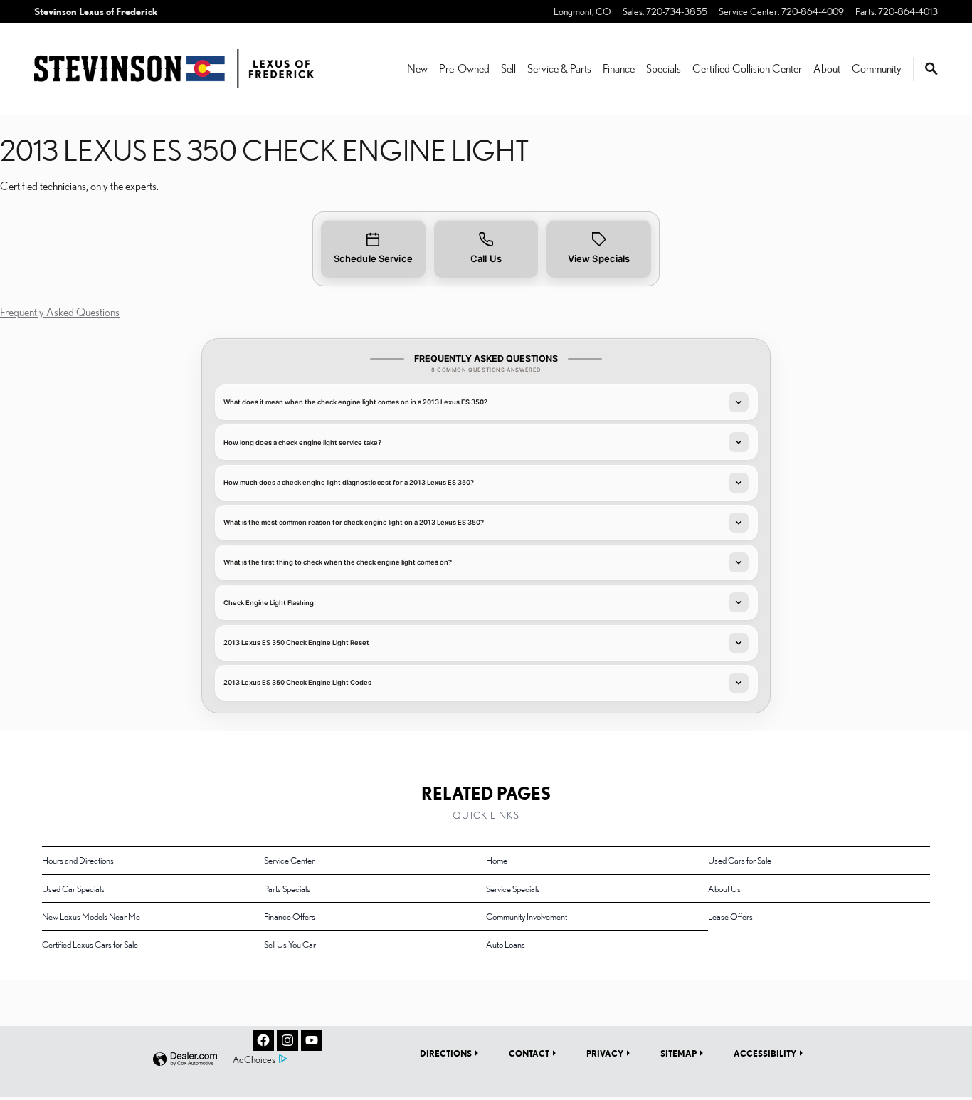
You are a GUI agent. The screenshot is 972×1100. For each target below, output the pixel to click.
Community (877, 68)
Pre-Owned (464, 68)
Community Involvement (526, 916)
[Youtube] (311, 1040)
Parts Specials (287, 889)
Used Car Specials (73, 889)
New (417, 68)
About (826, 68)
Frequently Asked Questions (60, 311)
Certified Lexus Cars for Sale (90, 944)
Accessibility (765, 1053)
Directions (446, 1053)
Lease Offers (730, 916)
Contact (529, 1053)
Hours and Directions (78, 860)
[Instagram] (287, 1040)
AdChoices (254, 1059)
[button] (373, 248)
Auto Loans (505, 944)
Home (496, 860)
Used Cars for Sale (739, 860)
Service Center (289, 860)
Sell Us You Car (290, 944)
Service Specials (513, 889)
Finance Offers (289, 916)
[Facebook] (263, 1040)
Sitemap (678, 1053)
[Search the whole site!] (931, 69)
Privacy (604, 1053)
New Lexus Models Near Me (91, 916)
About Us (724, 889)
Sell (508, 68)
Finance (619, 68)
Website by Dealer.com (185, 1059)
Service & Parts (559, 68)
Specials (663, 68)
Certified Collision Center (747, 68)
